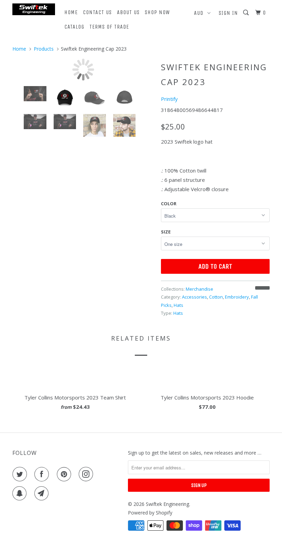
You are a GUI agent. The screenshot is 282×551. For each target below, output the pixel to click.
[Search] (246, 12)
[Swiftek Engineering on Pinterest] (65, 474)
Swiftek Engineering (167, 504)
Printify (169, 98)
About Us (128, 12)
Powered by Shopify (150, 512)
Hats (178, 305)
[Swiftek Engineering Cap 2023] (83, 69)
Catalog (74, 26)
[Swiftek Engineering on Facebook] (43, 474)
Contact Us (97, 12)
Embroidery (237, 297)
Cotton (216, 297)
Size (166, 232)
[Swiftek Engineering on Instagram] (87, 474)
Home (71, 12)
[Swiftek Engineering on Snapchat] (21, 493)
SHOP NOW (157, 12)
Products (44, 48)
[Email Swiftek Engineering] (43, 493)
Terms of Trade (109, 26)
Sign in (228, 13)
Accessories (194, 297)
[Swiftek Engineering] (33, 9)
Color (168, 203)
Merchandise (199, 289)
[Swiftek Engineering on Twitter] (21, 474)
